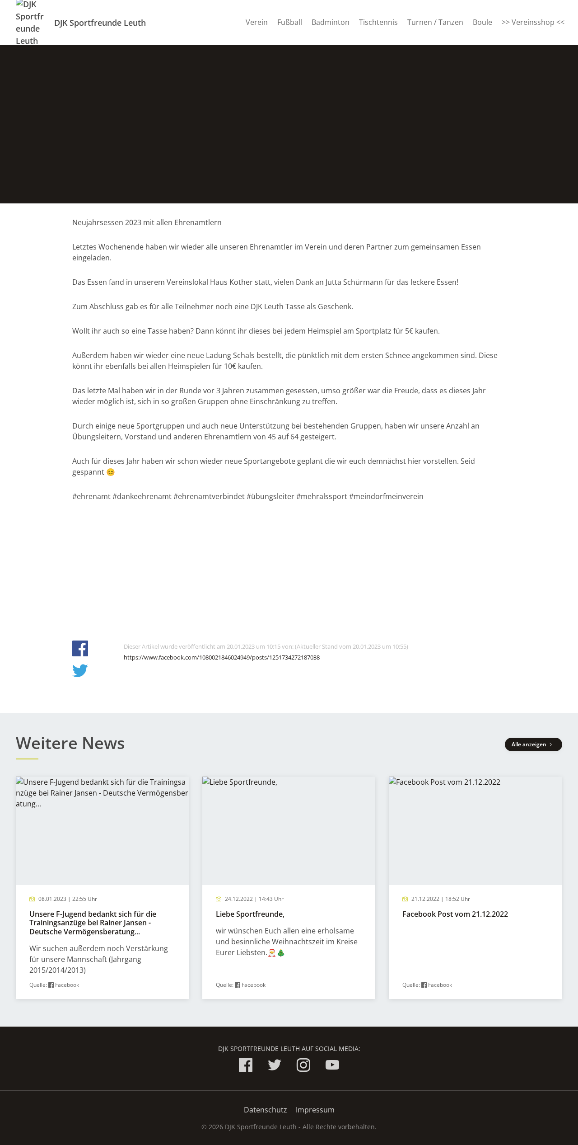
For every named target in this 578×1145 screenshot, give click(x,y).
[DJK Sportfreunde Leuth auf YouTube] (332, 1066)
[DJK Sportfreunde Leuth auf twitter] (274, 1066)
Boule (482, 22)
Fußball (289, 22)
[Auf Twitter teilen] (80, 672)
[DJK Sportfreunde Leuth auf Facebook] (245, 1066)
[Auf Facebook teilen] (80, 650)
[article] (102, 888)
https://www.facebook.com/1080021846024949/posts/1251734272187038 (222, 657)
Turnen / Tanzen (435, 22)
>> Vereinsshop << (533, 22)
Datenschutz (265, 1110)
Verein (257, 22)
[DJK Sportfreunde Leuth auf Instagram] (303, 1066)
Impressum (315, 1110)
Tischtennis (378, 22)
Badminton (331, 22)
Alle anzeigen (530, 744)
